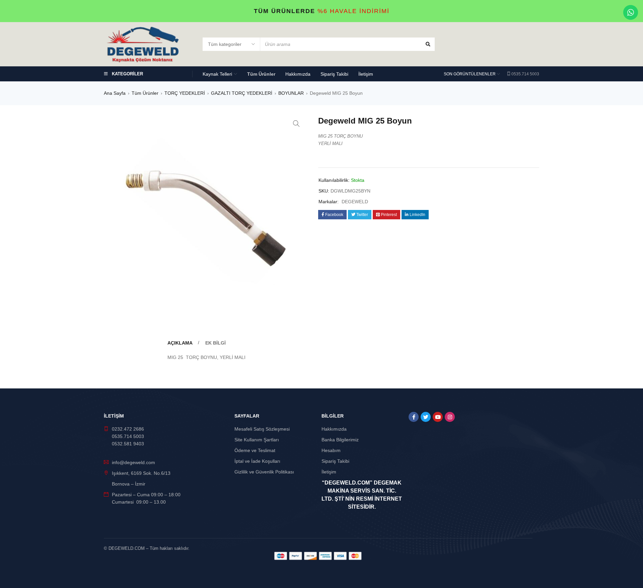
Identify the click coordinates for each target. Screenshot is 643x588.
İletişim (329, 471)
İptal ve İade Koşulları (257, 461)
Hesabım (331, 450)
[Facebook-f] (414, 417)
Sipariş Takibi (335, 461)
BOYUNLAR (291, 93)
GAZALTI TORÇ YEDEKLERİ (241, 93)
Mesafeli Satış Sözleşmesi (262, 429)
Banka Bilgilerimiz (340, 439)
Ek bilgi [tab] (215, 343)
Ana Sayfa (115, 93)
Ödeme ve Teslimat (254, 450)
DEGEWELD (355, 201)
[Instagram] (450, 417)
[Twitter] (426, 417)
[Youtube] (438, 417)
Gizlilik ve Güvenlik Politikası (264, 471)
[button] (296, 124)
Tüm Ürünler (145, 93)
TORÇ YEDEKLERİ (184, 93)
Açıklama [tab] (180, 343)
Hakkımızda (334, 429)
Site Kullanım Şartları (256, 439)
